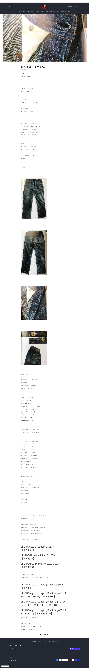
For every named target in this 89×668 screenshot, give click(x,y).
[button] (10, 6)
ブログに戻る (45, 634)
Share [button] (23, 73)
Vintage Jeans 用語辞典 (35, 641)
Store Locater (51, 641)
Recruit (56, 641)
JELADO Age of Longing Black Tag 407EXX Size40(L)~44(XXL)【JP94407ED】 (44, 603)
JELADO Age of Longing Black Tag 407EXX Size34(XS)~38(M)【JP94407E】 (44, 594)
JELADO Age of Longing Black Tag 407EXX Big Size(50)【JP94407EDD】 (44, 611)
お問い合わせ (44, 641)
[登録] (30, 648)
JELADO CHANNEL (25, 502)
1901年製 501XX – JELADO (27, 629)
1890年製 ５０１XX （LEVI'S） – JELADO (31, 626)
